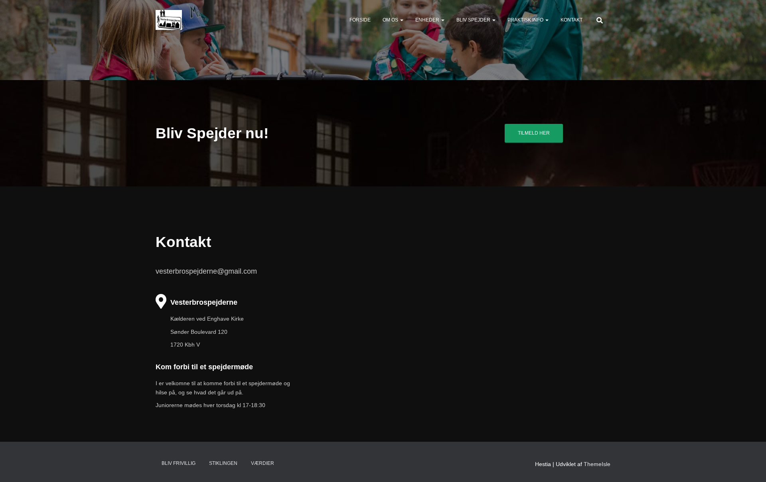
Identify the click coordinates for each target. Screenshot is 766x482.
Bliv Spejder (474, 20)
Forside (360, 20)
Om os (391, 20)
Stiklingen (223, 463)
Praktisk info (526, 20)
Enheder (427, 20)
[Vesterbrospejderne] (169, 20)
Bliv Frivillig (178, 463)
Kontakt (571, 20)
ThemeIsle (597, 464)
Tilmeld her (534, 133)
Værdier (262, 463)
